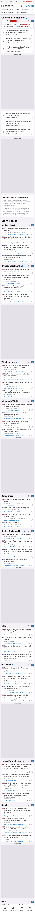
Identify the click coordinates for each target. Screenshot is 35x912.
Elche (5, 780)
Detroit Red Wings (9, 435)
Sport (17, 9)
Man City (15, 790)
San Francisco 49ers (20, 701)
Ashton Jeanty (22, 673)
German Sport (7, 635)
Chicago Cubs (18, 253)
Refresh (29, 910)
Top (3, 21)
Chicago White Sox (9, 253)
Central (17, 12)
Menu (21, 910)
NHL (5, 273)
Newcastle (19, 772)
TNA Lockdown (23, 832)
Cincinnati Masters (18, 841)
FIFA (18, 800)
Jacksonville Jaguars (9, 242)
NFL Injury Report (19, 684)
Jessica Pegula (8, 841)
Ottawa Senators (8, 652)
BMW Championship (18, 824)
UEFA (5, 800)
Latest (8, 21)
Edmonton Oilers (8, 301)
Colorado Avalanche (7, 12)
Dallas (5, 520)
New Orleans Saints (9, 701)
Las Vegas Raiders (9, 673)
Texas (17, 520)
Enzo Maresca (8, 790)
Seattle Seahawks (8, 684)
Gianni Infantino (12, 800)
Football (11, 9)
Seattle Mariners (8, 557)
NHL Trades (20, 379)
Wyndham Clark (8, 824)
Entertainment (25, 9)
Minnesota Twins (15, 410)
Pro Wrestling (14, 832)
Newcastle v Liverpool (10, 772)
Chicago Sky (7, 692)
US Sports (17, 273)
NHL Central (11, 273)
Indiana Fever (15, 692)
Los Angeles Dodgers (10, 234)
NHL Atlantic (15, 635)
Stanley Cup (7, 371)
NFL (24, 242)
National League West (22, 234)
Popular (13, 21)
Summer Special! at (16, 2)
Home (5, 910)
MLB (24, 418)
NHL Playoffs (14, 371)
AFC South (19, 242)
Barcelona (10, 780)
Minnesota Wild (8, 538)
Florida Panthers (18, 652)
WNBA (21, 692)
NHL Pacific (24, 301)
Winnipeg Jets (25, 12)
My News (13, 910)
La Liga (16, 780)
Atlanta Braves (18, 418)
